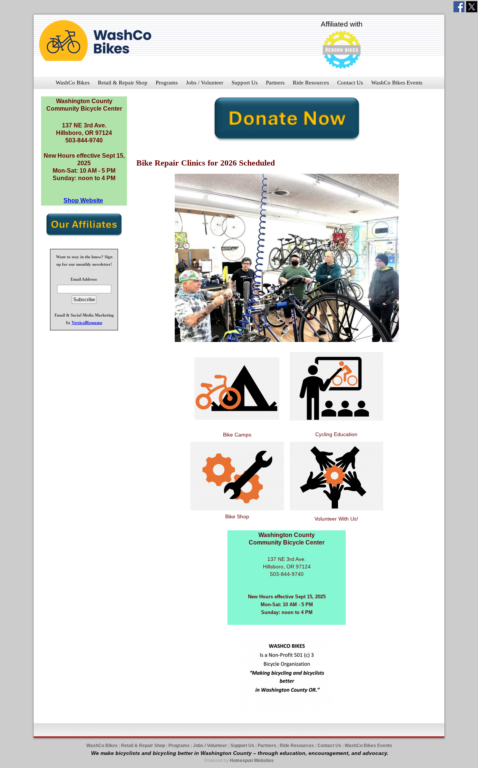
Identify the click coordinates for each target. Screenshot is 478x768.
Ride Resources (311, 83)
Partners (275, 83)
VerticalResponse (87, 322)
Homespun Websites (252, 760)
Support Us (245, 83)
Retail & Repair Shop (123, 83)
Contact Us (350, 83)
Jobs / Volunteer (204, 83)
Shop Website (83, 200)
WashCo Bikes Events (396, 83)
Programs (167, 83)
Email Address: (84, 279)
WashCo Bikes (73, 83)
